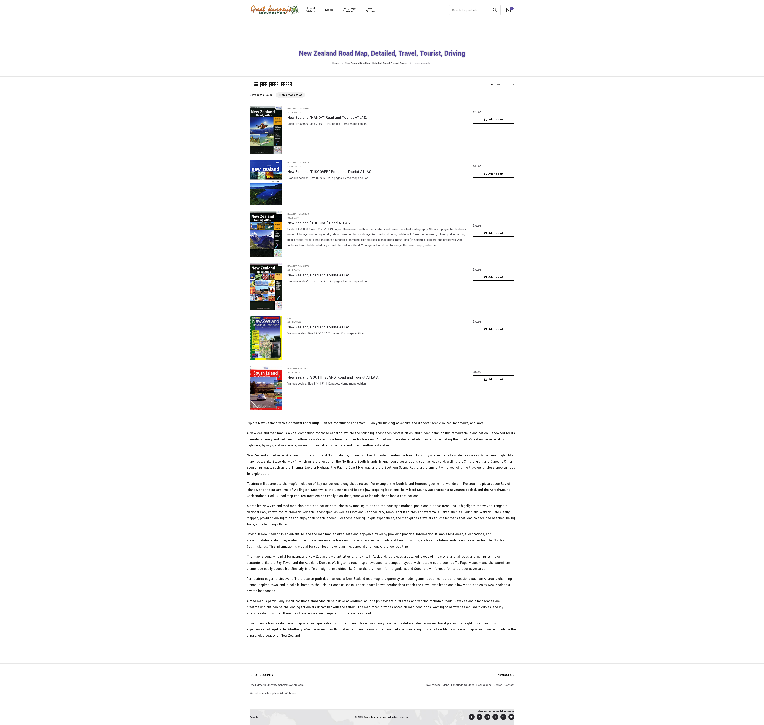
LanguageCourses (349, 10)
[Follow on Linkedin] (495, 717)
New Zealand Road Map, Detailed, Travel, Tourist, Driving (376, 63)
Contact (509, 685)
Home (335, 63)
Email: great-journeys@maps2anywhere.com (277, 685)
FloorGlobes (370, 10)
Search (498, 685)
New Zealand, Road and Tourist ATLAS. (319, 275)
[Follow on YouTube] (511, 717)
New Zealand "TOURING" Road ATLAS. (319, 223)
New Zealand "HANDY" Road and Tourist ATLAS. (327, 117)
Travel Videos (432, 685)
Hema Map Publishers (298, 108)
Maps (329, 10)
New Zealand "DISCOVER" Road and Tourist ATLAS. (329, 172)
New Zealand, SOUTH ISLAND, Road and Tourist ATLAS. (333, 377)
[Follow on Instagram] (487, 717)
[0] (508, 10)
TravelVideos (311, 10)
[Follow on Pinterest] (503, 717)
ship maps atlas (292, 95)
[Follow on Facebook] (472, 717)
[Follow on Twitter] (479, 717)
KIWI (289, 318)
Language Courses (462, 685)
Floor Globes (484, 685)
